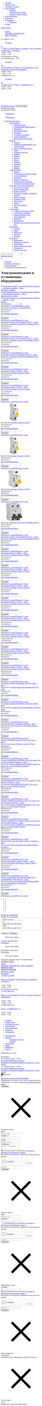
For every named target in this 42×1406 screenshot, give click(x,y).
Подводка (17, 219)
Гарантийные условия (17, 12)
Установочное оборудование (24, 184)
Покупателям (10, 8)
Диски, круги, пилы (21, 187)
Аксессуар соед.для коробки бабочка (24, 726)
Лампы (16, 172)
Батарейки (17, 178)
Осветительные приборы (23, 182)
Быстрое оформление (21, 1078)
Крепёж (16, 154)
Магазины (4, 973)
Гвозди (16, 160)
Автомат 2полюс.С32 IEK (20, 604)
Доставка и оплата (12, 6)
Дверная (17, 228)
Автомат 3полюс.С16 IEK (20, 636)
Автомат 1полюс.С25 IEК (20, 456)
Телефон (4, 1136)
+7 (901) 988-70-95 (7, 67)
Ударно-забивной (20, 137)
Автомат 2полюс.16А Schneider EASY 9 (24, 522)
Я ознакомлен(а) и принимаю (17, 1152)
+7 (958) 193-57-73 (7, 85)
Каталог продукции (12, 121)
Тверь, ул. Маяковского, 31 (24, 85)
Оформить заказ (7, 1078)
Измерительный (20, 125)
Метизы (12, 141)
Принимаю (5, 1086)
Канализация (18, 221)
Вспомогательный (20, 131)
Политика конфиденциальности (12, 1061)
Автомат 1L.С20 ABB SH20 (20, 308)
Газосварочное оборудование (24, 127)
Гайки (16, 150)
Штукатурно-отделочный (23, 139)
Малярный (18, 129)
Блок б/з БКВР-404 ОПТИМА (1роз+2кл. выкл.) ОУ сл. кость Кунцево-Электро (20, 765)
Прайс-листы (10, 5)
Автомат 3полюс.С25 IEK (20, 653)
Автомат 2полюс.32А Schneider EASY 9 (24, 539)
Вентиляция (18, 240)
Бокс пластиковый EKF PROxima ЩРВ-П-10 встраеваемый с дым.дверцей (20, 882)
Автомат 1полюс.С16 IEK (20, 389)
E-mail (3, 1140)
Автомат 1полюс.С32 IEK (20, 489)
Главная (8, 3)
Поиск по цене (8, 919)
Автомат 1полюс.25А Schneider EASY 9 (24, 340)
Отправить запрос (7, 962)
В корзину (5, 318)
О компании (9, 20)
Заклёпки (17, 164)
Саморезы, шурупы (21, 152)
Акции (7, 24)
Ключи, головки (20, 191)
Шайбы (16, 168)
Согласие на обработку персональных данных (17, 1152)
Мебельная (18, 232)
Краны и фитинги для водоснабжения (22, 216)
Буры (16, 207)
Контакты (8, 18)
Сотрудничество (11, 16)
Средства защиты (20, 205)
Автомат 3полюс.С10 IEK (20, 620)
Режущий (17, 133)
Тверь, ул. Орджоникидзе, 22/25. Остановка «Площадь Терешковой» (20, 68)
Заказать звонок (6, 256)
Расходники (18, 201)
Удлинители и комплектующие (25, 174)
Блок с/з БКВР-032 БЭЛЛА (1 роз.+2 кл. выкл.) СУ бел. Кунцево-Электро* (20, 805)
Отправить (13, 933)
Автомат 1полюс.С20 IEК (20, 422)
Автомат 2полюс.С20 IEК (20, 571)
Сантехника (13, 209)
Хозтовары (13, 238)
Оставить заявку (21, 106)
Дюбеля (16, 162)
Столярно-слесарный (21, 135)
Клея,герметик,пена (21, 189)
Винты (16, 158)
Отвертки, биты (20, 199)
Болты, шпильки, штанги (23, 148)
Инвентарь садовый (21, 242)
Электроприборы (20, 176)
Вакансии (13, 22)
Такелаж (17, 166)
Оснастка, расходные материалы (21, 185)
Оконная (17, 234)
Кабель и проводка (21, 180)
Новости (12, 10)
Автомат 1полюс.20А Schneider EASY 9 (24, 324)
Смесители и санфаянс (22, 213)
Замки (16, 230)
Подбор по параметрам (9, 915)
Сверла (16, 203)
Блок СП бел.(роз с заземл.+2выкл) (23, 863)
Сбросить (5, 933)
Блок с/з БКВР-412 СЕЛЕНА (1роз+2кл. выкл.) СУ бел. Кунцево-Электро (20, 826)
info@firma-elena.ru (8, 106)
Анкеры (17, 143)
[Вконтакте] (1, 1016)
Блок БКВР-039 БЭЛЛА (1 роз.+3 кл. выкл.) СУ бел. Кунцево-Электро (19, 785)
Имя (3, 1131)
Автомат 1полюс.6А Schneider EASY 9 (24, 357)
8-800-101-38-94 (6, 968)
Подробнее (5, 943)
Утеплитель (18, 248)
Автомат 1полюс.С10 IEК (20, 373)
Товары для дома (20, 250)
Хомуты (17, 156)
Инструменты (14, 123)
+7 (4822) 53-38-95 (7, 48)
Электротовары (15, 170)
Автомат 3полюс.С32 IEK (20, 669)
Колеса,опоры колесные (22, 246)
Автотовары (18, 244)
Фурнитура (13, 227)
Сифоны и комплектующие (24, 211)
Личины (17, 236)
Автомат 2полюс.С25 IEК (20, 588)
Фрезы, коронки (20, 197)
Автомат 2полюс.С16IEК (20, 555)
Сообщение (5, 1144)
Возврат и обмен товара (18, 14)
